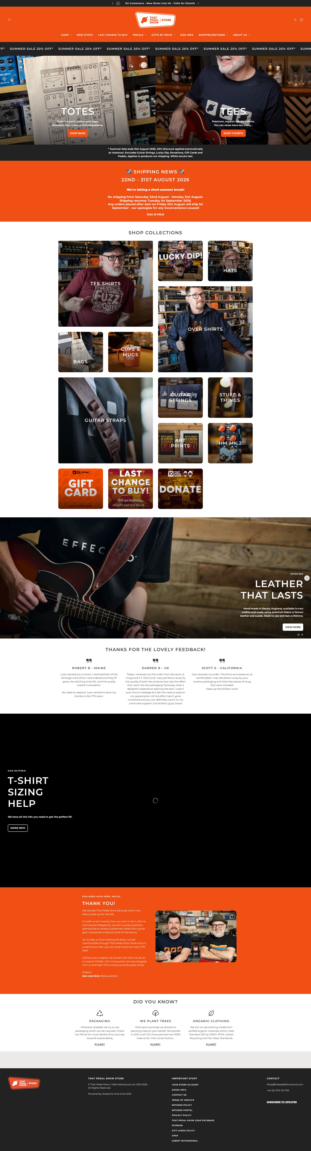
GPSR (175, 1135)
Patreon (177, 1125)
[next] (198, 3)
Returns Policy (182, 1105)
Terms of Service (183, 1100)
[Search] (9, 20)
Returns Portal (182, 1110)
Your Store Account (185, 1084)
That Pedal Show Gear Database (193, 1120)
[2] (302, 635)
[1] (298, 635)
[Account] (295, 20)
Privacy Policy (181, 1115)
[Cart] (301, 20)
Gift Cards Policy (183, 1130)
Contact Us (179, 1095)
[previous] (112, 3)
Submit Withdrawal (185, 1141)
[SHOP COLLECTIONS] (180, 261)
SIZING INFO (179, 1090)
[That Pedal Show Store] (155, 20)
